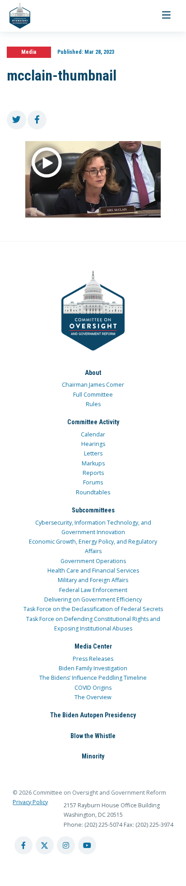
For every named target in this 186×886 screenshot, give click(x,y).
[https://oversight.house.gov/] (15, 16)
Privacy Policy (30, 802)
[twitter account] (45, 845)
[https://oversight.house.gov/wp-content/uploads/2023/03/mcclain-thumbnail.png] (93, 179)
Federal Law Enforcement (93, 590)
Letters (93, 453)
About (93, 372)
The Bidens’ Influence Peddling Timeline (93, 678)
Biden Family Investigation (93, 668)
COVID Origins (93, 688)
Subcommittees (93, 510)
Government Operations (93, 561)
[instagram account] (66, 845)
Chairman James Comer (93, 385)
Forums (93, 482)
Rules (93, 404)
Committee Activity (93, 422)
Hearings (93, 444)
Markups (93, 463)
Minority (93, 756)
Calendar (93, 434)
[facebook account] (23, 845)
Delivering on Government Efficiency (93, 599)
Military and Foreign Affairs (93, 580)
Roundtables (93, 492)
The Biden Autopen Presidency (93, 715)
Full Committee (93, 394)
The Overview (93, 697)
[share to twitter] (16, 120)
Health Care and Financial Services (93, 570)
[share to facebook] (37, 120)
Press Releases (93, 659)
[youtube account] (87, 845)
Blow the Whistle (93, 735)
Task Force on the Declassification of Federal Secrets (93, 609)
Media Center (93, 646)
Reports (93, 473)
